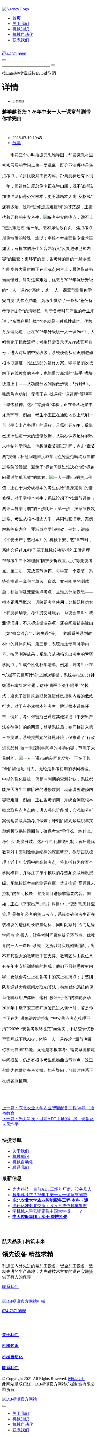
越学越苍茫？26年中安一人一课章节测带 (49, 1195)
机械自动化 (12, 1357)
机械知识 (10, 1345)
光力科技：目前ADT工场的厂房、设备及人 (52, 1189)
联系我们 (10, 1286)
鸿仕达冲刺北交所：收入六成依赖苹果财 (49, 1205)
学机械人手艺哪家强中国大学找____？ (47, 1211)
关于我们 (10, 1334)
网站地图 (76, 1378)
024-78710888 (14, 54)
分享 (16, 142)
